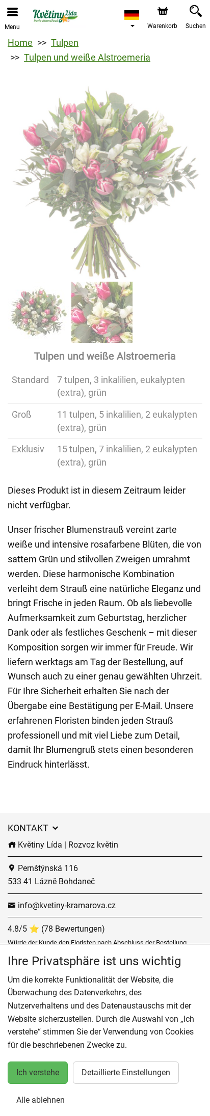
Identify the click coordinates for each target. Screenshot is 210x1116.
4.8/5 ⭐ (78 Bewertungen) (56, 929)
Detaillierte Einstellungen (126, 1072)
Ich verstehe (37, 1072)
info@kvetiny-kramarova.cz (66, 905)
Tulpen (64, 42)
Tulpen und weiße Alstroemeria (87, 57)
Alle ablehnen (40, 1100)
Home (20, 42)
